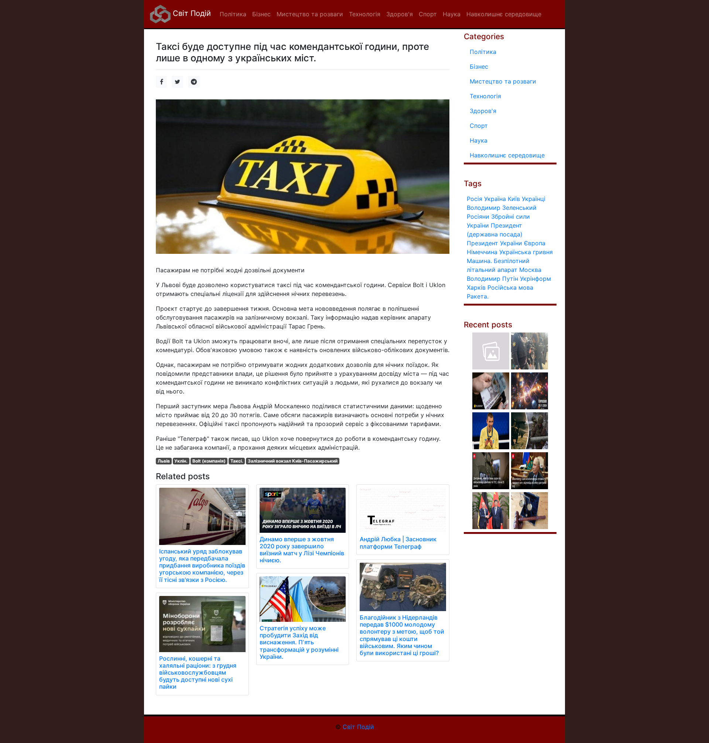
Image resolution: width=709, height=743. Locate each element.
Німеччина (482, 252)
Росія (474, 198)
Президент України (494, 243)
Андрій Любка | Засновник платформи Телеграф (398, 542)
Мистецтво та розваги (503, 81)
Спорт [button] (428, 14)
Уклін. (181, 461)
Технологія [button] (364, 14)
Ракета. (478, 296)
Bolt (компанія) (209, 461)
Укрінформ (535, 278)
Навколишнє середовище (507, 155)
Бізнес (479, 66)
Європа (534, 243)
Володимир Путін (492, 278)
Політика (483, 51)
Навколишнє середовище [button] (503, 14)
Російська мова (510, 287)
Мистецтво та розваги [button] (310, 14)
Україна (495, 198)
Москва (530, 269)
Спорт (479, 125)
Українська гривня (526, 252)
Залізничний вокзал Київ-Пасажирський (293, 461)
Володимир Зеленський (502, 207)
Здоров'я (483, 111)
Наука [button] (451, 14)
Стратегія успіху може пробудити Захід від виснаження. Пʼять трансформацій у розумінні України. (299, 642)
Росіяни (478, 216)
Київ (514, 198)
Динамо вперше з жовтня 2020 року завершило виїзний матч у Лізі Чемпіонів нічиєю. (302, 549)
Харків (476, 287)
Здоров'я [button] (399, 14)
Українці (533, 198)
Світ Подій (191, 13)
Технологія (485, 96)
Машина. (479, 261)
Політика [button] (233, 14)
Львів (164, 461)
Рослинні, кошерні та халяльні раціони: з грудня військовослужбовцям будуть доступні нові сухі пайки (197, 673)
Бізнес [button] (261, 14)
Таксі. (236, 461)
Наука (478, 140)
